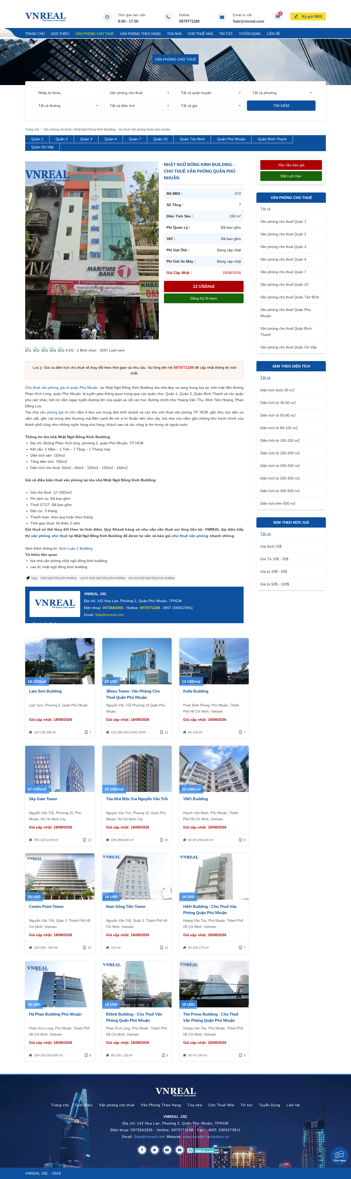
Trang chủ (35, 34)
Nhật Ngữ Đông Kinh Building (59, 577)
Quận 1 (37, 139)
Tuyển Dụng (250, 34)
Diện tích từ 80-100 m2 (279, 428)
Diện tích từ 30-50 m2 (278, 403)
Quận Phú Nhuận (231, 139)
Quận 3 (86, 139)
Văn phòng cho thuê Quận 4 (283, 259)
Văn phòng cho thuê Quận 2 (283, 234)
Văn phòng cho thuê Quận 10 (284, 284)
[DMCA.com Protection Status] (201, 1150)
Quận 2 (62, 139)
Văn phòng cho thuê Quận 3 (283, 247)
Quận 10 (160, 139)
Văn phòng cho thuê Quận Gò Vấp (288, 347)
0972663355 (113, 608)
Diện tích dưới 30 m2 (277, 390)
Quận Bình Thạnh (272, 139)
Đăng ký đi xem (203, 298)
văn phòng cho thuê (49, 536)
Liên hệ (273, 34)
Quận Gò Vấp (42, 147)
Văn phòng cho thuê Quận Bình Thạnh (286, 331)
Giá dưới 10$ (271, 546)
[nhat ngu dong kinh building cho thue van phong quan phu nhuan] (92, 250)
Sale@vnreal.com (248, 21)
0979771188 (189, 21)
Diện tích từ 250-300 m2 (280, 478)
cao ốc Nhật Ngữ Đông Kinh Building (102, 577)
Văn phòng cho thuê (95, 34)
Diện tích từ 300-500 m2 (280, 491)
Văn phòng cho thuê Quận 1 (283, 221)
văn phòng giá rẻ (54, 412)
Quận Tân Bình (192, 139)
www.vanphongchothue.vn (206, 1137)
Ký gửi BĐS (312, 16)
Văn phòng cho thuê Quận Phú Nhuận (285, 313)
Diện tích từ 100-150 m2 (280, 440)
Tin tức (226, 34)
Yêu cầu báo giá (291, 165)
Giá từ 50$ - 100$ (274, 584)
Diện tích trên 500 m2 (277, 503)
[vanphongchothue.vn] (45, 17)
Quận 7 (135, 139)
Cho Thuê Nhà (200, 34)
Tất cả (265, 209)
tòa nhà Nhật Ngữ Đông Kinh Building (151, 577)
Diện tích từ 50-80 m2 (278, 415)
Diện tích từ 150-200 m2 (280, 453)
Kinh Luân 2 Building (75, 548)
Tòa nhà (174, 34)
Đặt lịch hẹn (291, 176)
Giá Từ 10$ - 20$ (274, 559)
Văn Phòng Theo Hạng (140, 34)
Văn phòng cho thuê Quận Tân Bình (289, 297)
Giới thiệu (60, 34)
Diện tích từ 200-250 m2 (280, 466)
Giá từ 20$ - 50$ (273, 571)
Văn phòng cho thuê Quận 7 (283, 272)
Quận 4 (111, 139)
